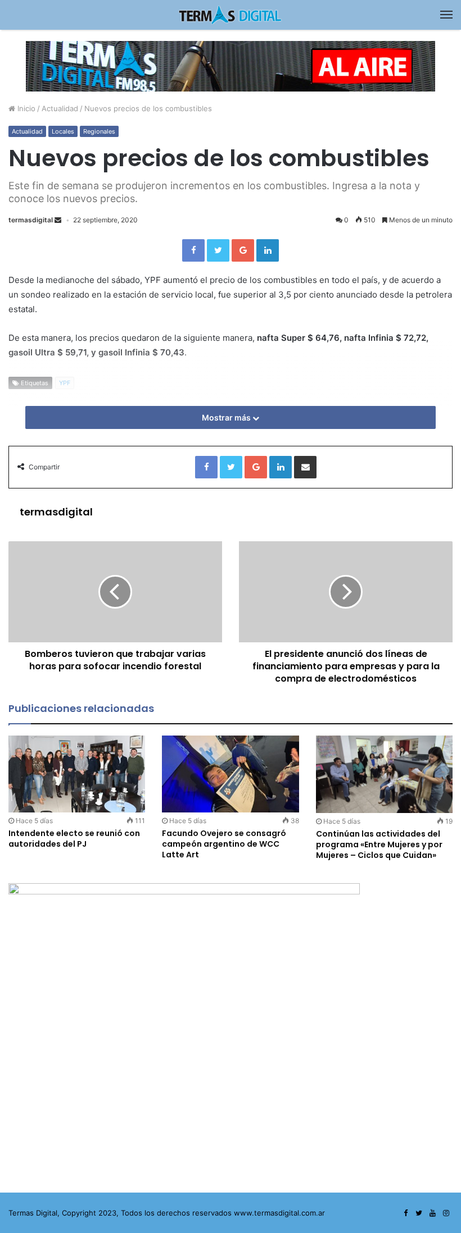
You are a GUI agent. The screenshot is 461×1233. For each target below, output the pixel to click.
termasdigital (30, 220)
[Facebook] (193, 250)
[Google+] (243, 250)
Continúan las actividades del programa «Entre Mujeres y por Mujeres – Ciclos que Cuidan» (379, 844)
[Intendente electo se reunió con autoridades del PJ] (76, 774)
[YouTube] (432, 1213)
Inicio (25, 108)
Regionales (99, 131)
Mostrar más (227, 417)
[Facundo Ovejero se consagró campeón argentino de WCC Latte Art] (230, 774)
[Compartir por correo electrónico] (305, 467)
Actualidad (60, 108)
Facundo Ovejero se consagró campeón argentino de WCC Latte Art (224, 844)
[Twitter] (218, 250)
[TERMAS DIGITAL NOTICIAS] (230, 15)
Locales (63, 131)
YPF (64, 383)
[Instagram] (446, 1213)
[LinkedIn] (267, 250)
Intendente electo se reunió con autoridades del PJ (74, 839)
